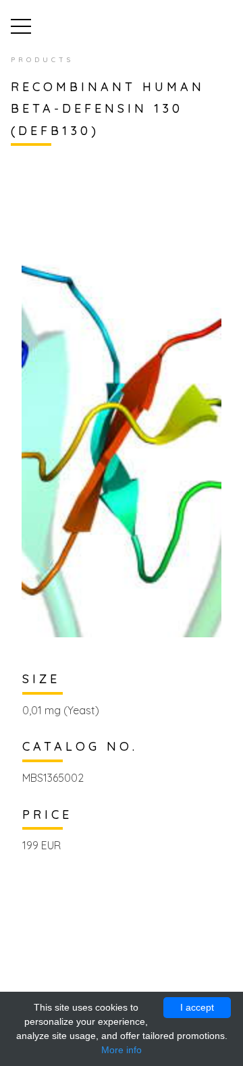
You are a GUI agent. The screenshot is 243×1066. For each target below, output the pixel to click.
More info (121, 1049)
